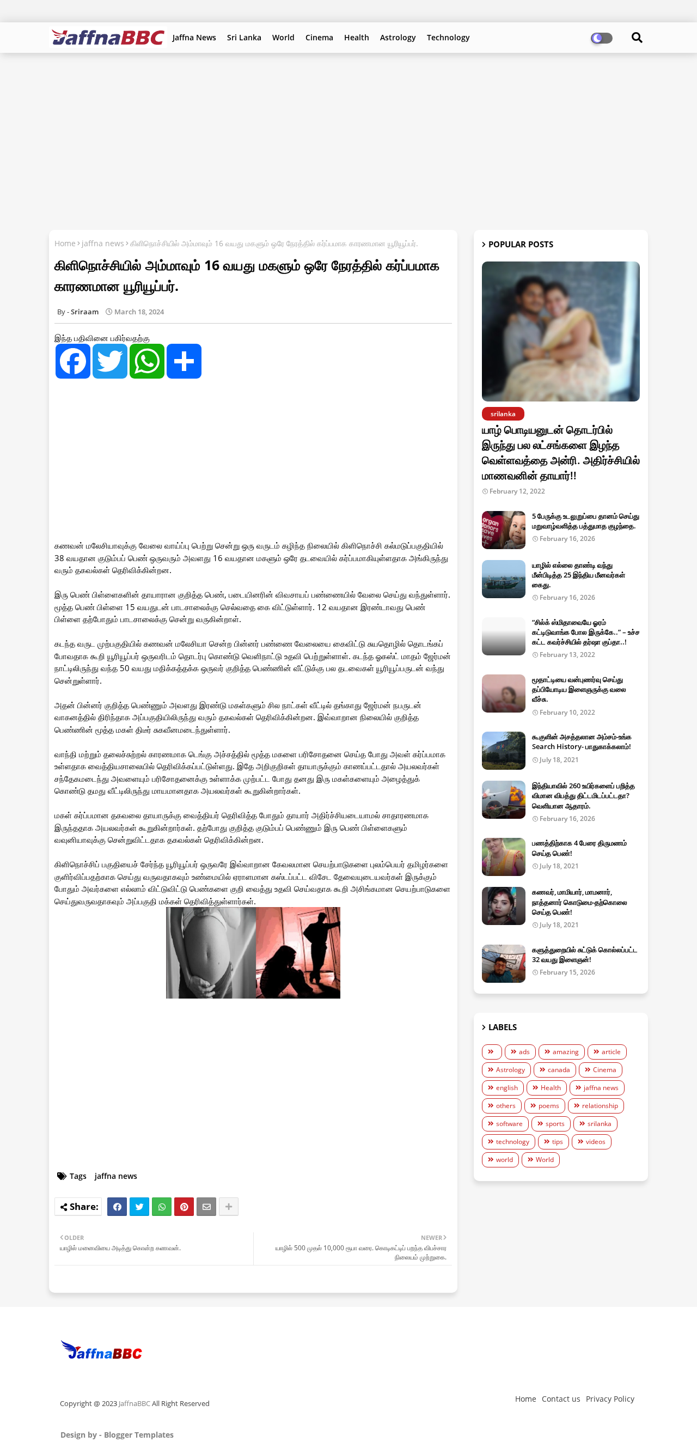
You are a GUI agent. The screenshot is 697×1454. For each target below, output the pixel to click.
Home (65, 243)
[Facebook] (117, 1206)
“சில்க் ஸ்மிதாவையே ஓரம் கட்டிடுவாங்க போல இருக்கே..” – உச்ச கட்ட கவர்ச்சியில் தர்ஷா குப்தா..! (586, 632)
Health (356, 37)
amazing (566, 1051)
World (283, 37)
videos (596, 1141)
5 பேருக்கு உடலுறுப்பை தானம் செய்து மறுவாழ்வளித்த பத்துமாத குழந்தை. (585, 521)
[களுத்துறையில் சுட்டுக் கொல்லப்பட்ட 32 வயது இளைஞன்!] (503, 964)
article (611, 1051)
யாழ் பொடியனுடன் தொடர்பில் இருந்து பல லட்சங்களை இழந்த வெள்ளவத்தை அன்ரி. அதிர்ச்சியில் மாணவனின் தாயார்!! (561, 452)
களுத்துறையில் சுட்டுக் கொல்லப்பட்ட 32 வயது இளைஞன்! (585, 954)
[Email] (206, 1206)
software (509, 1123)
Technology (448, 37)
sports (555, 1123)
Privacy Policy (610, 1399)
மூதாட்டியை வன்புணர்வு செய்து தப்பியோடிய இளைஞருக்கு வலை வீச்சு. (579, 689)
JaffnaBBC (134, 1403)
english (507, 1087)
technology (512, 1141)
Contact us (561, 1399)
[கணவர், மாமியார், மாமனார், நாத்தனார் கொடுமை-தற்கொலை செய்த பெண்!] (503, 906)
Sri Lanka (244, 37)
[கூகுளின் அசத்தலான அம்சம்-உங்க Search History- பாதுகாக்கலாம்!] (503, 751)
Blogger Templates (139, 1434)
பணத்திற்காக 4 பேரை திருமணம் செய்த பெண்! (579, 847)
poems (549, 1105)
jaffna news (103, 243)
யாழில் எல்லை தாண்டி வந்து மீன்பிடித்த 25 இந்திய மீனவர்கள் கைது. (578, 574)
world (504, 1159)
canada (559, 1069)
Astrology (398, 37)
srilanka (600, 1123)
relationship (600, 1105)
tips (557, 1141)
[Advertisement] (348, 140)
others (506, 1105)
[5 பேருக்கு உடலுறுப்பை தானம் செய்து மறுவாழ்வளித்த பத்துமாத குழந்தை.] (503, 530)
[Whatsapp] (162, 1206)
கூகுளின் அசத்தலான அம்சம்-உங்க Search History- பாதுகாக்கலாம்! (582, 741)
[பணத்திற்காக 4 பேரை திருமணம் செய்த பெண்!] (503, 857)
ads (524, 1051)
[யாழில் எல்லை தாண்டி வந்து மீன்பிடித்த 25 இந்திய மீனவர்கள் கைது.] (503, 579)
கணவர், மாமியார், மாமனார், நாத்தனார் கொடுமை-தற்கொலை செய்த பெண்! (579, 901)
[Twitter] (139, 1206)
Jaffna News (194, 37)
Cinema (319, 37)
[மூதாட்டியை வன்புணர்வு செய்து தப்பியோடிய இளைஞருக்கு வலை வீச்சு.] (503, 693)
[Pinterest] (184, 1206)
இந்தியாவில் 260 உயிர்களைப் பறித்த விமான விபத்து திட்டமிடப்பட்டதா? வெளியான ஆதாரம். (583, 795)
